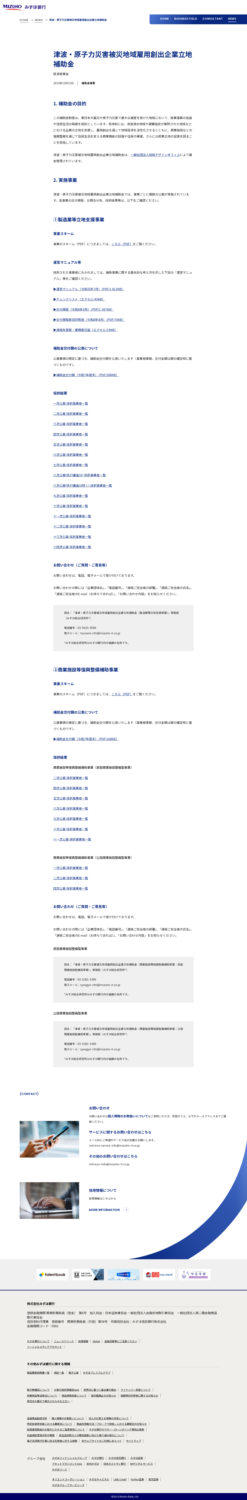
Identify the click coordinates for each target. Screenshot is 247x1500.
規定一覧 (59, 1372)
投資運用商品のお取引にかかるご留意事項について (56, 1429)
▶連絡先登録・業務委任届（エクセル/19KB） (85, 329)
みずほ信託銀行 (117, 1458)
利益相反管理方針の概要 (41, 1435)
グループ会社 (36, 1458)
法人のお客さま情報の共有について (109, 1418)
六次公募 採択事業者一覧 (70, 454)
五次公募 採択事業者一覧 (70, 444)
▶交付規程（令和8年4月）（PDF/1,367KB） (83, 309)
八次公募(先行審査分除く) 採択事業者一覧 (82, 485)
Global (96, 1341)
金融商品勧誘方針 (37, 1418)
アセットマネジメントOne (67, 1464)
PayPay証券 (137, 1479)
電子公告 (74, 1372)
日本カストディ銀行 (114, 1464)
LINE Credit (120, 1479)
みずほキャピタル (99, 1479)
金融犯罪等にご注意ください (120, 1341)
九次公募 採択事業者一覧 (70, 495)
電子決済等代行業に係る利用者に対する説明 (52, 1441)
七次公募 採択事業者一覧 (70, 464)
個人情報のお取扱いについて (128, 1116)
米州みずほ (92, 1464)
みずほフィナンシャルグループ (69, 1458)
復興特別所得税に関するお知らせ (139, 1395)
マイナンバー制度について (136, 1390)
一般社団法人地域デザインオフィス (155, 154)
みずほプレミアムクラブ (96, 1372)
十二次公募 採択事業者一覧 (72, 526)
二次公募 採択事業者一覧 (70, 413)
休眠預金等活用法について (42, 1395)
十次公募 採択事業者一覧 (70, 505)
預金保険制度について (74, 1395)
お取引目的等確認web (66, 1390)
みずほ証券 (136, 1458)
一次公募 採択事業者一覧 (70, 403)
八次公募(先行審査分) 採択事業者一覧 (79, 475)
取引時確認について (38, 1390)
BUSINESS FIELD (185, 19)
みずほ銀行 (97, 1458)
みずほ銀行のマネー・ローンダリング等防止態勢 (116, 1429)
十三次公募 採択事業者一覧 (72, 536)
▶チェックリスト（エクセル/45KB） (79, 299)
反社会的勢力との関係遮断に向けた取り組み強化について (91, 1435)
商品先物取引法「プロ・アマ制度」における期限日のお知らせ (112, 1424)
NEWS (232, 19)
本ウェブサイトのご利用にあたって (102, 1441)
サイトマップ (133, 1441)
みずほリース (59, 1469)
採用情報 (83, 1341)
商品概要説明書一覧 (38, 1372)
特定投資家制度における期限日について (49, 1424)
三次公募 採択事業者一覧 (70, 423)
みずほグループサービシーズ (68, 1485)
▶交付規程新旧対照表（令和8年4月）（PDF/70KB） (89, 319)
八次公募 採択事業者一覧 (70, 808)
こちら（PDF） (122, 244)
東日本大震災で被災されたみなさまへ (48, 1401)
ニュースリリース (64, 1341)
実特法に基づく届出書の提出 (100, 1390)
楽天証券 (153, 1479)
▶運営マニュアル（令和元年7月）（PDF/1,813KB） (89, 289)
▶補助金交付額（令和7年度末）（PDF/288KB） (86, 374)
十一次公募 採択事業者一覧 (72, 516)
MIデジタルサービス (141, 1464)
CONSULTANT (212, 19)
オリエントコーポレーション (68, 1479)
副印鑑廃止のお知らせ (103, 1395)
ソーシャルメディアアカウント (44, 1347)
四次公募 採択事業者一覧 (70, 434)
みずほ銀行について (38, 1341)
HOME (164, 19)
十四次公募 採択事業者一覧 (72, 546)
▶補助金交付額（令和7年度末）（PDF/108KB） (86, 739)
